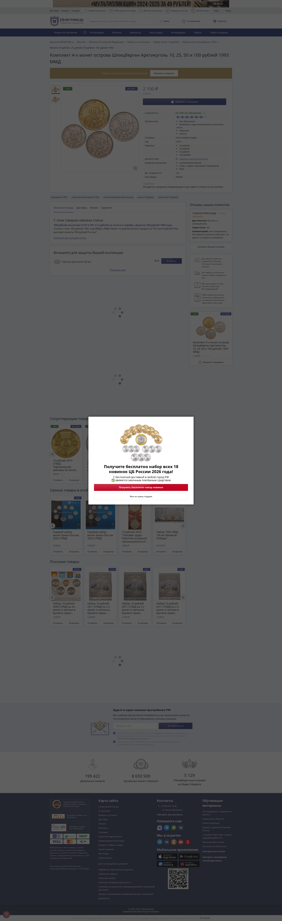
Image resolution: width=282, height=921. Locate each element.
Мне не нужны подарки (141, 496)
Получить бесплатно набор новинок (141, 487)
